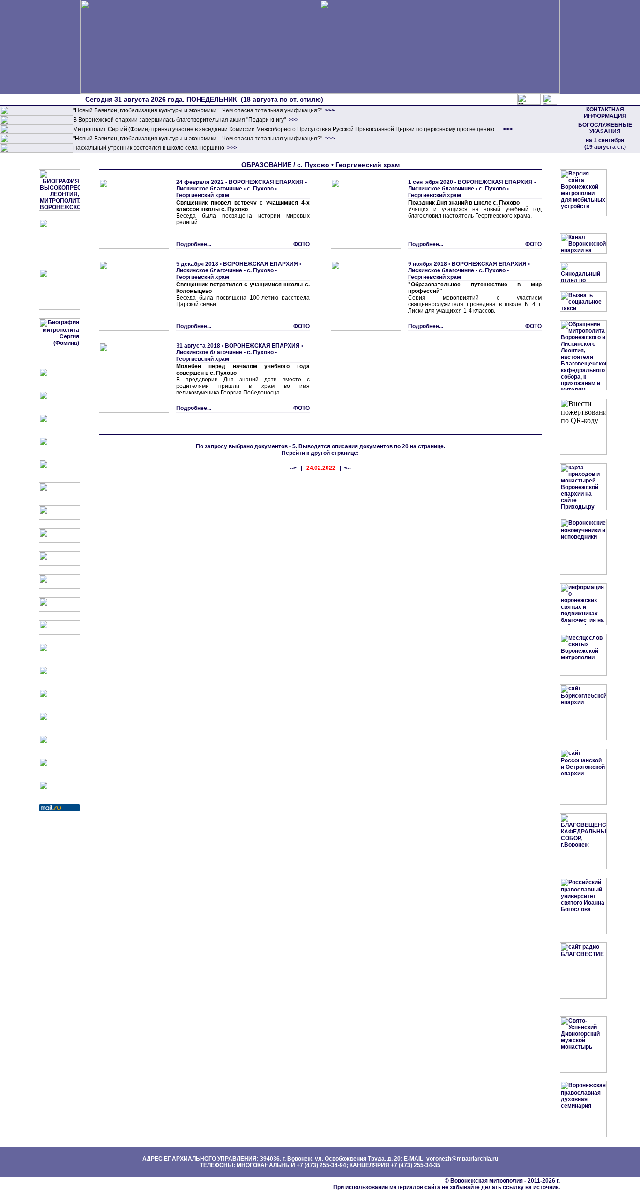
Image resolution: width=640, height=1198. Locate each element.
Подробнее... (193, 244)
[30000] (36, 150)
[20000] (36, 122)
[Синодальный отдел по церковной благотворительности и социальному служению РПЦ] (59, 449)
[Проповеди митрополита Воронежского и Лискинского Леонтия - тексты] (59, 308)
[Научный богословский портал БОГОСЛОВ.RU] (59, 701)
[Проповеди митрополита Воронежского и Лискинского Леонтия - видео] (59, 258)
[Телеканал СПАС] (59, 518)
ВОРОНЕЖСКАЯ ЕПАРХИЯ (266, 182)
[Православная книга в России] (59, 747)
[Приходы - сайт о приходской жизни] (59, 609)
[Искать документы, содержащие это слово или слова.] (529, 99)
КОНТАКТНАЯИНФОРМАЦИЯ (605, 112)
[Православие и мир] (59, 655)
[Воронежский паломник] (59, 587)
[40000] (36, 141)
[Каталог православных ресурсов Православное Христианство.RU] (59, 770)
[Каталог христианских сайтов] (59, 793)
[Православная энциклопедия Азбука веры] (59, 678)
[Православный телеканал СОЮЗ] (59, 495)
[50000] (36, 132)
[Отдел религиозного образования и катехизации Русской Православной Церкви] (59, 472)
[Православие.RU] (59, 632)
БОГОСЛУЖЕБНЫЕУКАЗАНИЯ (605, 128)
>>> (329, 110)
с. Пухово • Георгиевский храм (226, 191)
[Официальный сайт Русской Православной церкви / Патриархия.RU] (59, 380)
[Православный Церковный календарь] (59, 403)
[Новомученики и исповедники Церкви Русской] (59, 426)
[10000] (36, 113)
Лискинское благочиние (209, 188)
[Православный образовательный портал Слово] (59, 724)
